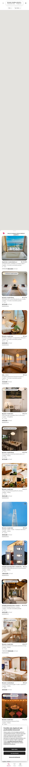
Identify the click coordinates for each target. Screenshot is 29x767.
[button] (10, 268)
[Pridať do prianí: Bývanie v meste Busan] (25, 273)
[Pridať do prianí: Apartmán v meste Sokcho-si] (25, 238)
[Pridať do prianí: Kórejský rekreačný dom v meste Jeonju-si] (25, 581)
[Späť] (3, 3)
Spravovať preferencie (14, 757)
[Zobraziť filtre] (25, 3)
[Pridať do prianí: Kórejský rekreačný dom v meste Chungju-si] (25, 542)
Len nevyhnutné (14, 753)
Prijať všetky (15, 749)
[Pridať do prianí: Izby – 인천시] (25, 351)
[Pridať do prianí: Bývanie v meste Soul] (25, 312)
